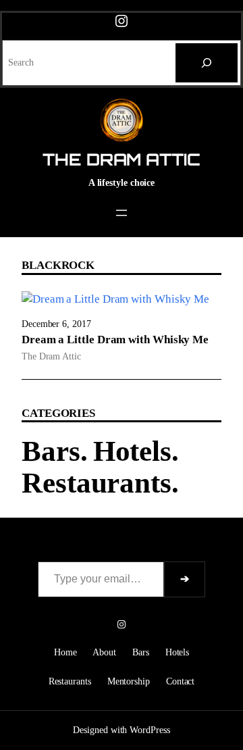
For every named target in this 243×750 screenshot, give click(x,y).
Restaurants (96, 483)
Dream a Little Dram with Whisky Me (115, 339)
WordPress (149, 730)
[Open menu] (121, 213)
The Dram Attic (121, 159)
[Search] (207, 62)
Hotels (132, 451)
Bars (51, 451)
